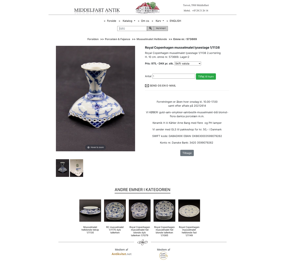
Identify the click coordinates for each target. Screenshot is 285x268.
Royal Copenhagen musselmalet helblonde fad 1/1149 (189, 231)
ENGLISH (175, 20)
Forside (111, 20)
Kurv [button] (158, 20)
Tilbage (187, 153)
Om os (145, 20)
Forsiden (93, 39)
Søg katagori (161, 28)
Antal (148, 76)
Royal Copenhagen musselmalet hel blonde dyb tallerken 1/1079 (139, 231)
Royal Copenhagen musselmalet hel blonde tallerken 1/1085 (164, 231)
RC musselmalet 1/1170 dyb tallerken (115, 230)
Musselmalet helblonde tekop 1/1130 (90, 230)
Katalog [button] (127, 20)
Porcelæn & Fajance (117, 39)
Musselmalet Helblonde (152, 39)
